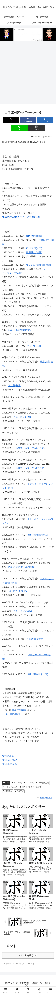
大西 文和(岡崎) (34, 236)
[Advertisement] (28, 73)
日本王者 (20, 791)
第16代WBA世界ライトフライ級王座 (21, 217)
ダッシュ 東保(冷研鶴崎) (38, 265)
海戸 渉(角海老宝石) (38, 535)
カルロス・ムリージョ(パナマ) (29, 448)
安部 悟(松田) (14, 385)
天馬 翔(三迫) (34, 346)
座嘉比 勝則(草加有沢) (19, 330)
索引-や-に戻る (10, 760)
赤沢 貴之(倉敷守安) (18, 591)
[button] (36, 128)
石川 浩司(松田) (34, 248)
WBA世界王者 (43, 783)
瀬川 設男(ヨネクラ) (38, 674)
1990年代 (18, 783)
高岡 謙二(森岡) (34, 252)
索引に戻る (8, 756)
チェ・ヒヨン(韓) (22, 417)
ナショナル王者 (11, 787)
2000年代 (29, 783)
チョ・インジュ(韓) (23, 611)
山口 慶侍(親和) (12, 714)
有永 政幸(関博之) (35, 639)
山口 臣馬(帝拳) (19, 710)
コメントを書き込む (28, 955)
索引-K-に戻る (9, 764)
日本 (7, 783)
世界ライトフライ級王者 (31, 787)
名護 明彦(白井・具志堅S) (21, 567)
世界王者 (8, 791)
